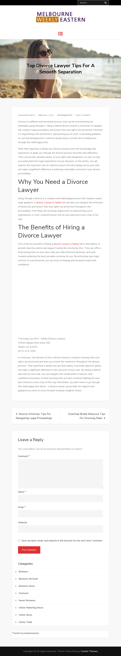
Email (21, 507)
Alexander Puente (26, 115)
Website (22, 522)
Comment (24, 456)
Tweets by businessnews (25, 633)
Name (22, 492)
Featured (23, 593)
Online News (25, 615)
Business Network (28, 578)
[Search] (105, 2)
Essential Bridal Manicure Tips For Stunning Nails (86, 416)
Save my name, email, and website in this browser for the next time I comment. (62, 540)
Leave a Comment (83, 115)
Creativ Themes (89, 651)
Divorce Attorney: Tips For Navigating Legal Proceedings (34, 416)
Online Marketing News (31, 607)
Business (23, 571)
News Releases (27, 600)
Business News (27, 586)
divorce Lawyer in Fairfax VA (50, 202)
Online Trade (25, 622)
